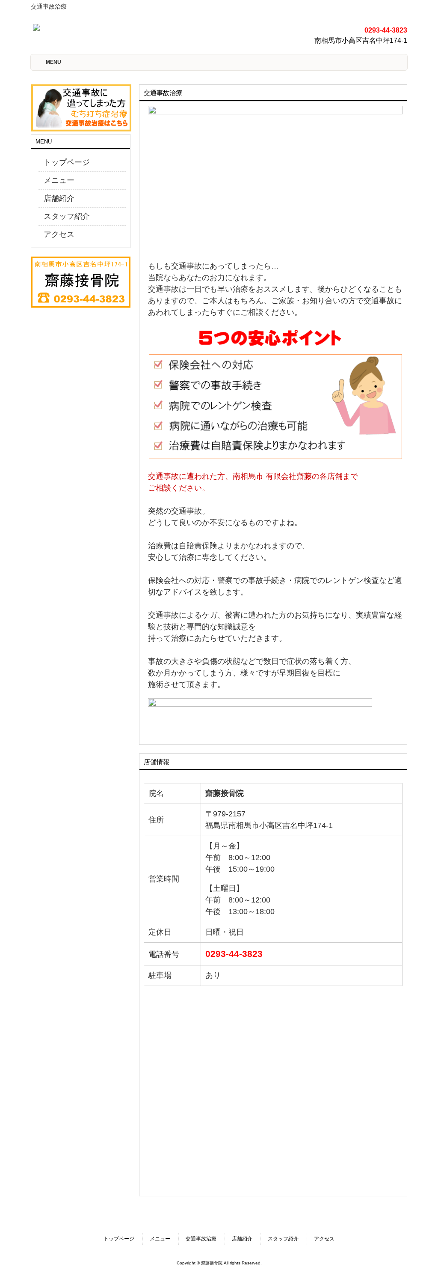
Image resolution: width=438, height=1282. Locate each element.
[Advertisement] (73, 359)
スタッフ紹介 (67, 216)
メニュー (59, 180)
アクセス (59, 234)
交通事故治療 (201, 1239)
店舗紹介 (59, 198)
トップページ (67, 162)
